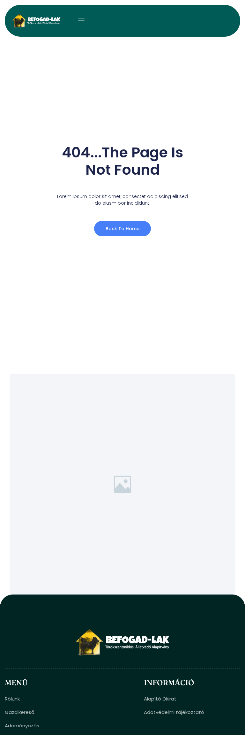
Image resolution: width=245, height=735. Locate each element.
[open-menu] (81, 21)
